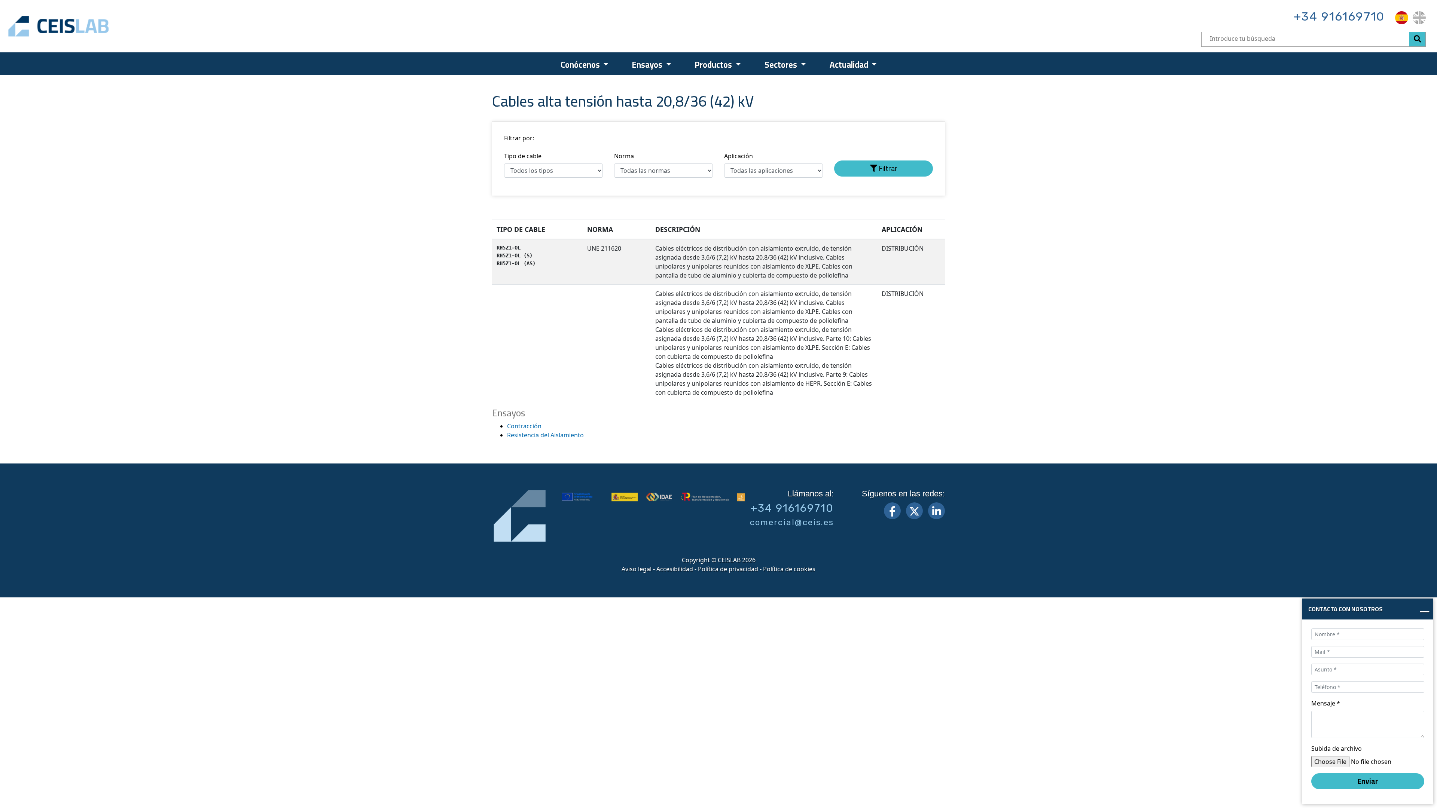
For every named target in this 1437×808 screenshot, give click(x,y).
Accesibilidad (674, 569)
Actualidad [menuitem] (850, 65)
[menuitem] (1401, 17)
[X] (914, 510)
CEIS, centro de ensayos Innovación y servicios (88, 26)
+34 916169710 (1339, 16)
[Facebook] (892, 510)
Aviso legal (637, 569)
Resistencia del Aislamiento (545, 435)
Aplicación (738, 156)
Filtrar (887, 168)
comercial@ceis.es (792, 522)
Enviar (1368, 781)
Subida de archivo (1336, 748)
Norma (624, 156)
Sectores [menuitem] (782, 65)
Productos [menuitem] (714, 65)
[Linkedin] (936, 510)
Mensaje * (1325, 703)
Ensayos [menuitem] (648, 65)
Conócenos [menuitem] (581, 65)
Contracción (524, 426)
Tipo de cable (522, 156)
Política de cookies (789, 569)
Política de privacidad (728, 569)
